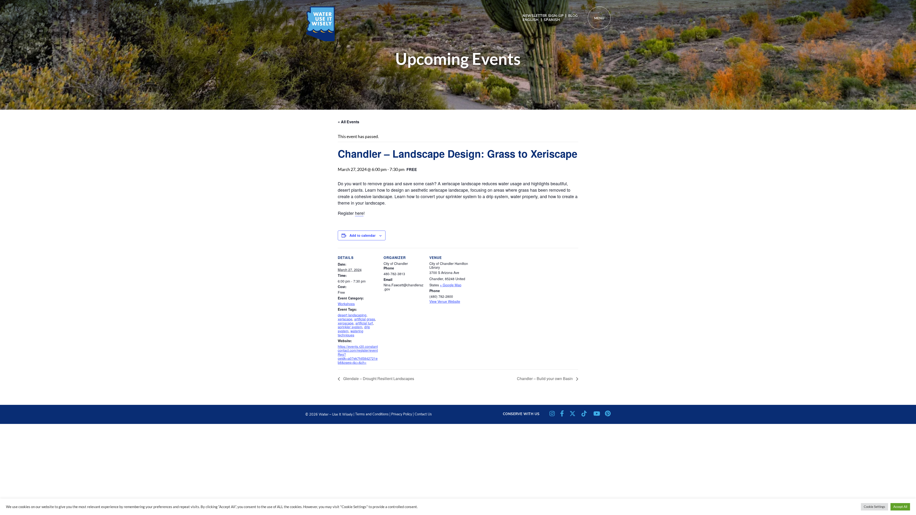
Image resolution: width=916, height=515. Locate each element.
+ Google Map (450, 285)
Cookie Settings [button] (874, 507)
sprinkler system (350, 326)
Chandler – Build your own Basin (545, 378)
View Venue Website (444, 301)
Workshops (346, 303)
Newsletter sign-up (543, 15)
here (359, 213)
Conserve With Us (521, 414)
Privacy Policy (401, 414)
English (530, 19)
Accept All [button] (900, 507)
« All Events (348, 121)
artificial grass (364, 319)
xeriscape (345, 319)
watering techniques (350, 333)
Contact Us (423, 414)
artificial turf (364, 323)
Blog (573, 15)
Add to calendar (362, 235)
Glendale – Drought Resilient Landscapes (378, 378)
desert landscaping (352, 315)
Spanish (552, 19)
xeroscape (346, 323)
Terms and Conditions (372, 414)
